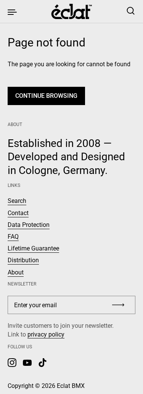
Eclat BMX (71, 385)
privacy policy (45, 334)
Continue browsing (46, 95)
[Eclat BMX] (71, 11)
